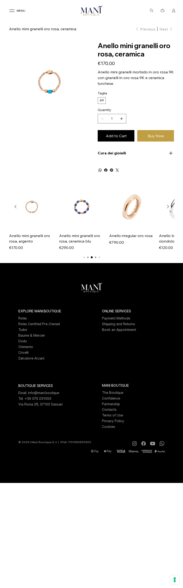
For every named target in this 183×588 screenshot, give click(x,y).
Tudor (22, 329)
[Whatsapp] (162, 443)
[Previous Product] (15, 206)
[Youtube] (153, 443)
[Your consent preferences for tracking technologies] (174, 579)
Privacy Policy (113, 421)
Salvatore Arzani (31, 358)
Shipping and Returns (118, 324)
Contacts (109, 409)
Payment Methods (116, 318)
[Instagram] (134, 443)
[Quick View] (31, 206)
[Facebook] (105, 170)
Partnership (111, 404)
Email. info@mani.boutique (38, 393)
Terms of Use (112, 415)
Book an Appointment (119, 329)
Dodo (22, 341)
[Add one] (121, 118)
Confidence (111, 398)
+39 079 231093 (38, 398)
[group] (91, 217)
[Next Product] (168, 206)
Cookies (108, 426)
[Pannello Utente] (174, 10)
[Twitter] (117, 170)
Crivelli (23, 352)
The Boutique (112, 392)
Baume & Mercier (31, 335)
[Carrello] (163, 10)
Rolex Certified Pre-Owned (39, 324)
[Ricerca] (152, 10)
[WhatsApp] (100, 170)
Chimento (25, 347)
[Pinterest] (111, 170)
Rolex (22, 318)
